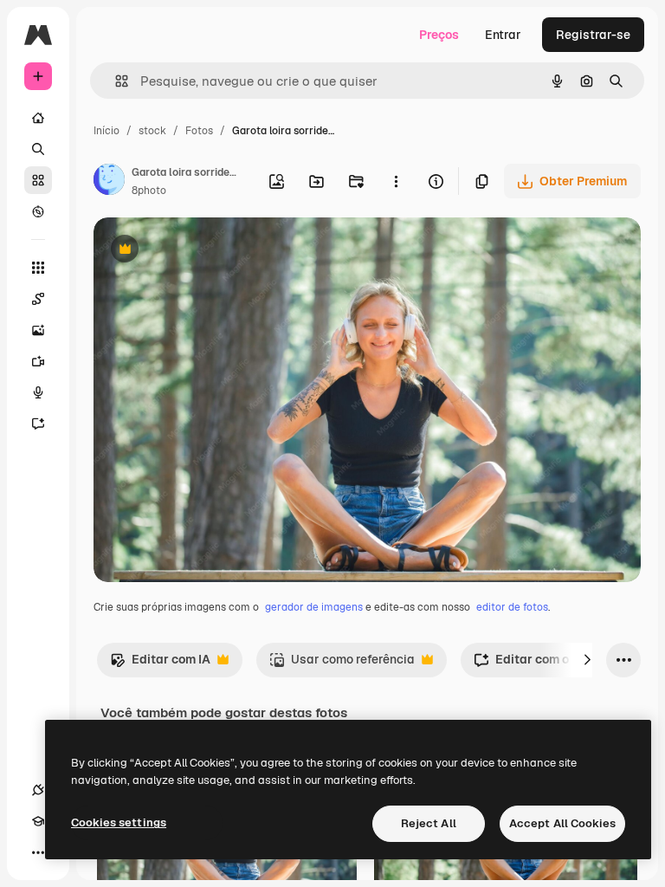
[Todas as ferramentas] (38, 268)
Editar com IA (160, 664)
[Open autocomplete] (115, 80)
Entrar (503, 34)
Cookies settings (118, 822)
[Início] (38, 118)
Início (106, 131)
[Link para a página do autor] (109, 182)
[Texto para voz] (38, 392)
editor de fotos (512, 607)
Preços (439, 34)
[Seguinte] (587, 660)
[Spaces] (38, 299)
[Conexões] (38, 790)
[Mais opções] (395, 181)
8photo (149, 190)
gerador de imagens (314, 607)
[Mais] (38, 852)
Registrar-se (593, 34)
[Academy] (38, 821)
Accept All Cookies (562, 823)
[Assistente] (38, 423)
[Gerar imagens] (38, 330)
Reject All (428, 823)
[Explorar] (38, 211)
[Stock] (38, 180)
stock (152, 131)
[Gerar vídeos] (38, 361)
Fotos (199, 131)
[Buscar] (38, 149)
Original (204, 251)
